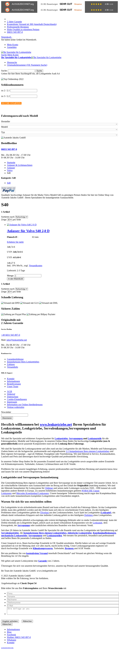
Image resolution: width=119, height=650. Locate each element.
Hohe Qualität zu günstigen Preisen (23, 29)
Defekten (88, 515)
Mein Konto (12, 44)
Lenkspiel (106, 512)
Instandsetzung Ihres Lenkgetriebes (23, 362)
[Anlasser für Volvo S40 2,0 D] (22, 224)
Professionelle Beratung (18, 27)
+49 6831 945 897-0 (10, 335)
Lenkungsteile (95, 438)
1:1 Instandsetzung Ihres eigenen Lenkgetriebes (87, 451)
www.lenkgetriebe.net (56, 424)
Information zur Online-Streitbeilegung (25, 404)
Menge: (10, 275)
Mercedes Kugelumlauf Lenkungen (32, 493)
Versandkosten (35, 265)
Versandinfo (12, 367)
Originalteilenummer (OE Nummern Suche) (27, 65)
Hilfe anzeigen (8, 110)
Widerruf (11, 394)
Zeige (3, 219)
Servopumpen (76, 438)
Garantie (42, 561)
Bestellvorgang (14, 384)
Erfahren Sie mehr (15, 242)
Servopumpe (24, 525)
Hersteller (5, 121)
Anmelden (12, 47)
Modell (4, 127)
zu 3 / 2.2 (5, 96)
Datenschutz (12, 396)
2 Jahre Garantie (14, 21)
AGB (9, 391)
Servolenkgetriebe (10, 533)
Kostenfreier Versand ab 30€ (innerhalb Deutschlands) (32, 24)
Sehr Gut (66, 4)
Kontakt (10, 378)
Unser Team (12, 386)
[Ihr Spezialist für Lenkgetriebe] (16, 52)
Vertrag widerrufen (15, 407)
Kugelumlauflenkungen (104, 533)
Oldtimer (49, 488)
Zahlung (11, 364)
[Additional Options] (8, 192)
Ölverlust (44, 512)
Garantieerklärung (15, 359)
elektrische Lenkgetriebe (80, 533)
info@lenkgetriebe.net (17, 340)
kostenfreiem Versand (37, 553)
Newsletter (6, 412)
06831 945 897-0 (15, 32)
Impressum (12, 402)
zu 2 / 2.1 (5, 90)
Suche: (4, 70)
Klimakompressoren (43, 548)
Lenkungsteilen (54, 535)
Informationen (13, 381)
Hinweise (78, 4)
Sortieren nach (7, 217)
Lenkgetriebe (61, 438)
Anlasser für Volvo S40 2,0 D (28, 231)
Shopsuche (12, 62)
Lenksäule (97, 522)
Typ (3, 132)
